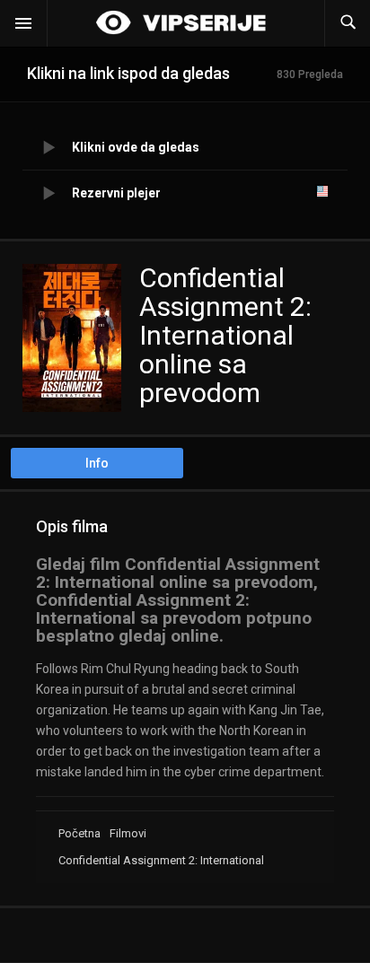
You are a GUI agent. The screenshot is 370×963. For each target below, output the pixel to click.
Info (97, 463)
